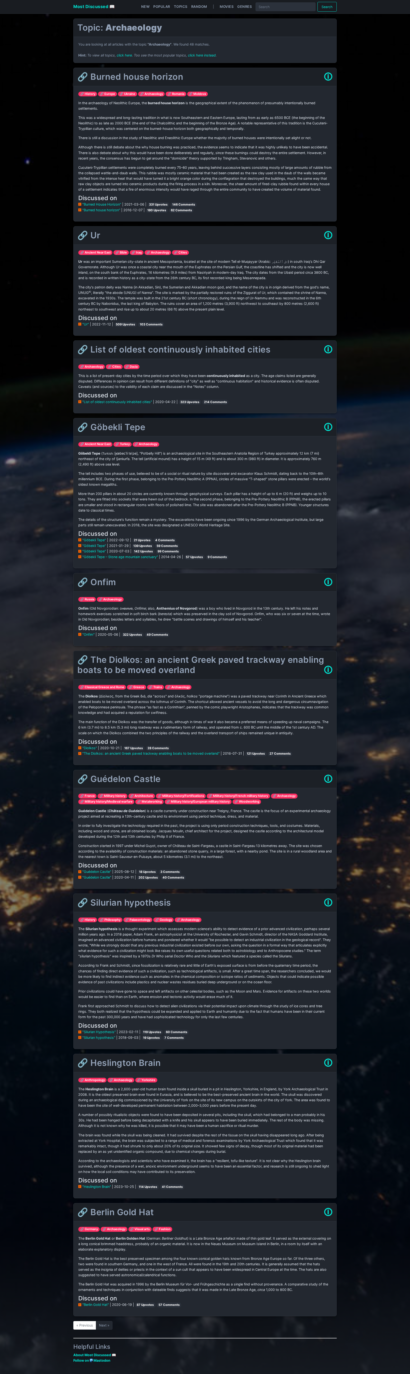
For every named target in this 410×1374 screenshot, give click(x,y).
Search (327, 7)
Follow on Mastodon (91, 1360)
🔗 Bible (121, 252)
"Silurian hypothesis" (98, 1037)
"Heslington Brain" (96, 1187)
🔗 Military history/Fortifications (181, 796)
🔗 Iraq (136, 252)
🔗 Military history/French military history (238, 796)
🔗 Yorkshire (146, 1080)
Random (199, 7)
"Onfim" (88, 634)
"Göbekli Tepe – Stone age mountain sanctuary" (120, 557)
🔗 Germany (89, 1229)
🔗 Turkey (122, 444)
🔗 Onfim (96, 582)
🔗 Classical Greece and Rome (102, 687)
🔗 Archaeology (151, 94)
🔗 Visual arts (140, 1229)
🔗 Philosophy (110, 920)
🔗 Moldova (197, 94)
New (145, 7)
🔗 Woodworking (246, 801)
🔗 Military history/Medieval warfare (106, 801)
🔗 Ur (88, 235)
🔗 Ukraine (127, 94)
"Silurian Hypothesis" (99, 1032)
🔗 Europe (107, 94)
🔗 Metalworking (149, 801)
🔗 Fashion (162, 1229)
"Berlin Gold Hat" (95, 1305)
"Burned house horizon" (101, 210)
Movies (226, 7)
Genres (244, 7)
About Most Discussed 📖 (94, 1355)
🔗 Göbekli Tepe (111, 427)
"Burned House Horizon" (101, 204)
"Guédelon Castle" (96, 872)
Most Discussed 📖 (94, 6)
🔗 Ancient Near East (95, 252)
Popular (161, 7)
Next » (104, 1325)
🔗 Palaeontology (137, 920)
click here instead (202, 55)
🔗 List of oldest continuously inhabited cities (173, 349)
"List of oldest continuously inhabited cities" (117, 402)
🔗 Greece (136, 687)
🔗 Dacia (131, 366)
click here (124, 55)
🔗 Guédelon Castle (119, 779)
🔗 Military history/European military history (198, 801)
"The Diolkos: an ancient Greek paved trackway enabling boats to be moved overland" (151, 753)
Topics (180, 7)
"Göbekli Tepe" (94, 540)
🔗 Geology (163, 920)
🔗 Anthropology (92, 1080)
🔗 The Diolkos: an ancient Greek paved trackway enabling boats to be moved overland (200, 664)
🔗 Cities (180, 252)
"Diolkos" (89, 748)
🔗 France (87, 796)
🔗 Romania (176, 94)
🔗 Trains (155, 687)
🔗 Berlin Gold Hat (115, 1212)
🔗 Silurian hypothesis (124, 902)
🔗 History (87, 94)
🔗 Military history (112, 796)
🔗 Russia (87, 599)
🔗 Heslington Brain (119, 1063)
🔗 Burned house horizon (130, 76)
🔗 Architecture (141, 796)
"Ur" (85, 324)
